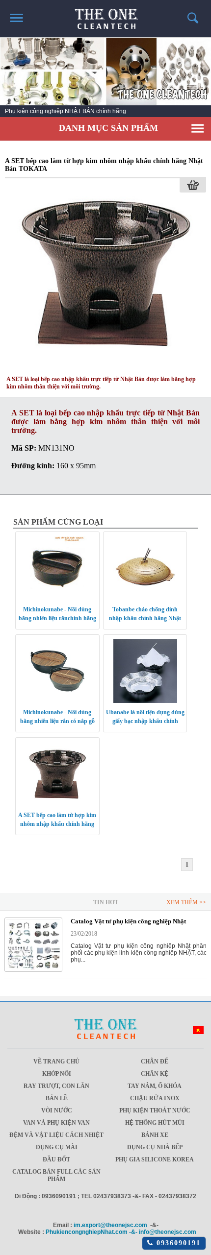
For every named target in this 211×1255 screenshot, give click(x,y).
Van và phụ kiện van (56, 1122)
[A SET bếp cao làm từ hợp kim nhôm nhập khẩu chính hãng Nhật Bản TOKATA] (106, 365)
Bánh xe (154, 1135)
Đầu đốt (56, 1159)
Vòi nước (56, 1110)
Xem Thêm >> (186, 902)
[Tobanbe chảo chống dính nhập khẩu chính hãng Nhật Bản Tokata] (145, 567)
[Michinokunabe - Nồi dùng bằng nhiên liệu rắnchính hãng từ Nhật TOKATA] (57, 567)
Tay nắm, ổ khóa (155, 1086)
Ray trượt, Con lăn (56, 1086)
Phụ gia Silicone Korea (154, 1159)
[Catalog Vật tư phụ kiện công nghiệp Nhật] (33, 969)
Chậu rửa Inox (155, 1098)
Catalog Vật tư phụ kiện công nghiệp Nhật (128, 921)
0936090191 (177, 1243)
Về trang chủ (56, 1061)
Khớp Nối (56, 1073)
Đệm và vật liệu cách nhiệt (56, 1135)
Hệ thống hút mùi (155, 1122)
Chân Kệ (154, 1073)
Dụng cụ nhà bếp (155, 1147)
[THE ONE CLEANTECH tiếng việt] (198, 1032)
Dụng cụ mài (57, 1147)
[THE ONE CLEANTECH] (106, 14)
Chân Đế (154, 1061)
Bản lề (57, 1098)
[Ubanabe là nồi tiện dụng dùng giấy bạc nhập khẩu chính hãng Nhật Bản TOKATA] (145, 670)
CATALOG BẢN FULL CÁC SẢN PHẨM (56, 1175)
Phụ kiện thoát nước (154, 1110)
